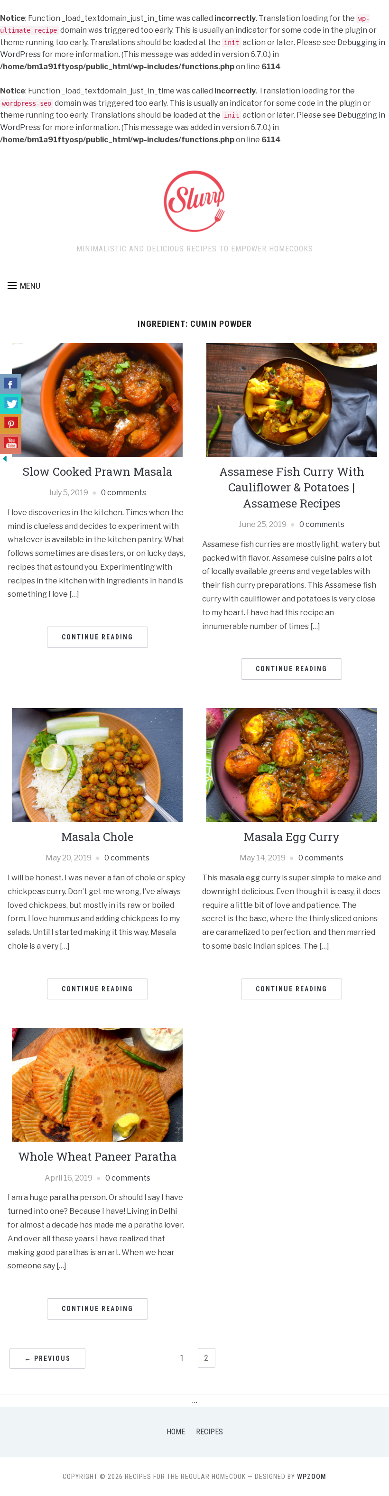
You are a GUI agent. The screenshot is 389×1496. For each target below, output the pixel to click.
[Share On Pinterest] (10, 424)
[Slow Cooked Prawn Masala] (97, 399)
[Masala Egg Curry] (291, 764)
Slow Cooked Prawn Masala (97, 471)
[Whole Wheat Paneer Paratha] (97, 1084)
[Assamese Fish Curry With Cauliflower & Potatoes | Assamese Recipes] (291, 399)
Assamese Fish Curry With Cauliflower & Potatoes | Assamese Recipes (291, 487)
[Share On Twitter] (10, 404)
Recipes (209, 1431)
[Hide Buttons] (4, 457)
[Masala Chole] (97, 764)
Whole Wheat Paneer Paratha (97, 1156)
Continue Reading (97, 637)
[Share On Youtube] (10, 444)
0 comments (123, 492)
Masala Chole (97, 836)
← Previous (47, 1358)
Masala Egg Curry (292, 836)
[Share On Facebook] (10, 384)
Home (176, 1431)
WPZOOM (311, 1476)
